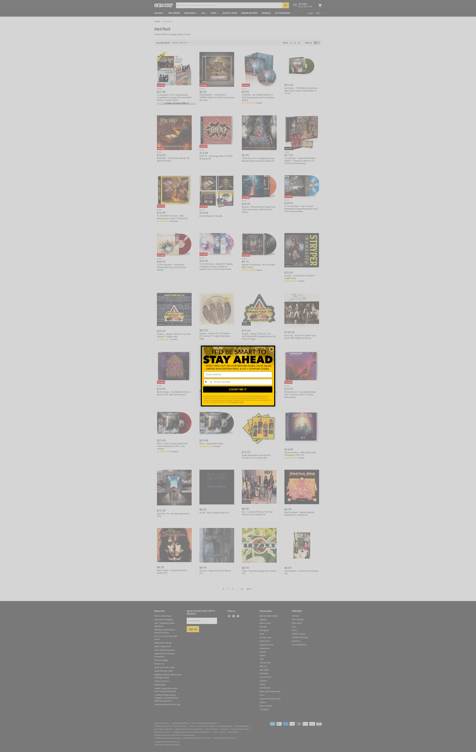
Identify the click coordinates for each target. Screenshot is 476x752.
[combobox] (208, 382)
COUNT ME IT (238, 389)
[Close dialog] (271, 349)
